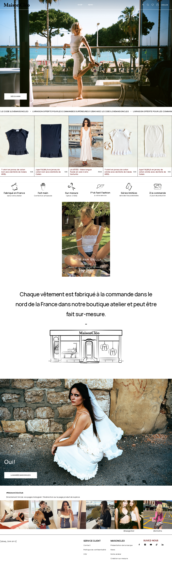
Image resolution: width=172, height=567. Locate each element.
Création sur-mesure (119, 558)
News (90, 5)
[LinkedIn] (162, 545)
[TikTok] (157, 545)
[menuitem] (164, 4)
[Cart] (157, 5)
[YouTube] (151, 545)
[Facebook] (139, 545)
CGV (85, 554)
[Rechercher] (147, 5)
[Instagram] (145, 545)
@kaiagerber (100, 531)
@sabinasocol (158, 531)
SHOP (80, 5)
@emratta (129, 531)
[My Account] (143, 5)
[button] (15, 96)
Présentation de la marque (121, 545)
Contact (87, 545)
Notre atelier (116, 554)
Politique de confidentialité (94, 550)
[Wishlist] (152, 5)
